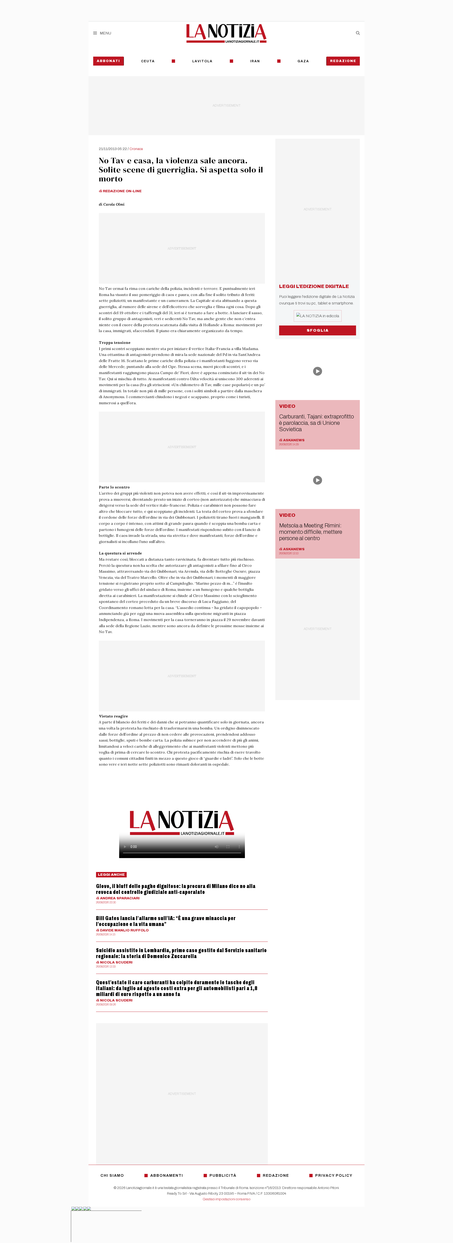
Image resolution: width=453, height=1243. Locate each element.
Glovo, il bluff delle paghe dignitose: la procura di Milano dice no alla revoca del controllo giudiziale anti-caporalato (176, 889)
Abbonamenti (166, 1175)
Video (287, 406)
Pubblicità (223, 1175)
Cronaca (136, 149)
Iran (255, 61)
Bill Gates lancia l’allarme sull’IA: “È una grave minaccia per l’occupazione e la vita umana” (166, 921)
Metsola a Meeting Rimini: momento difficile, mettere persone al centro (310, 531)
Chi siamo (112, 1175)
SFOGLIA (318, 330)
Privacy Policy (333, 1175)
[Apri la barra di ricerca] (358, 33)
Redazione (343, 61)
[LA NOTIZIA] (226, 33)
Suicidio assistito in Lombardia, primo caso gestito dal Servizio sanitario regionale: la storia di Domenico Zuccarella (181, 953)
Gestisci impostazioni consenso (227, 1199)
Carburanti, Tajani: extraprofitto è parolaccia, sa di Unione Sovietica (316, 422)
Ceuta (148, 61)
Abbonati (108, 61)
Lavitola (202, 61)
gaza (303, 61)
